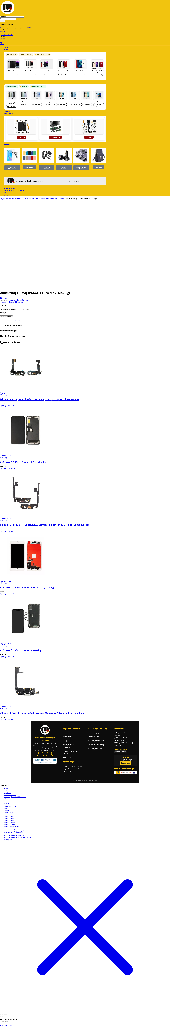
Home (6, 789)
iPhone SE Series (9, 824)
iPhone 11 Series (9, 822)
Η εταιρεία (66, 733)
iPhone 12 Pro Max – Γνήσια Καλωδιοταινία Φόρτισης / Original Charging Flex (44, 524)
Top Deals (7, 793)
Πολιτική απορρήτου (95, 749)
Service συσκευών (69, 737)
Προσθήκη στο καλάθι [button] (7, 406)
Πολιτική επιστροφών (96, 741)
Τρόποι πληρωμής (94, 733)
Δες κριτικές (125, 763)
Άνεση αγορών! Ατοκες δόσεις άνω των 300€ (15, 28)
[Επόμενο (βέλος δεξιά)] (2, 1016)
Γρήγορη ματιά (5, 393)
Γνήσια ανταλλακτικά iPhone (54, 199)
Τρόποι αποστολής (94, 737)
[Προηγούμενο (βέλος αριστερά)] (0, 1016)
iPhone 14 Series (9, 816)
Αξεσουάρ (7, 144)
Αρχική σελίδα (5, 199)
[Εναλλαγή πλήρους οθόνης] (2, 1014)
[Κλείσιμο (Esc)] (6, 1014)
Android (6, 82)
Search (2, 21)
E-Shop (65, 741)
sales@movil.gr (119, 740)
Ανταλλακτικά (8, 114)
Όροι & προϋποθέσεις (96, 745)
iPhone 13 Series (9, 818)
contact (6, 195)
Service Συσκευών (10, 795)
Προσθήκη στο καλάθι (6, 316)
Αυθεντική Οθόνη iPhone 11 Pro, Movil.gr (23, 462)
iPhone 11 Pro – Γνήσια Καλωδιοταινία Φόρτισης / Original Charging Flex (42, 712)
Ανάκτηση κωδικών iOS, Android (14, 190)
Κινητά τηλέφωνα (10, 806)
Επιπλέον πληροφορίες (12, 320)
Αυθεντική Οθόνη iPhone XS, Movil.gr (21, 650)
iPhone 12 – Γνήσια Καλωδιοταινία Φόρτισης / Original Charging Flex (39, 399)
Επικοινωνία (67, 758)
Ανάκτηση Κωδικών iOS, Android (15, 797)
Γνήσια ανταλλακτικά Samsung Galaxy (17, 838)
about (6, 801)
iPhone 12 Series (9, 820)
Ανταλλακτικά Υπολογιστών (13, 832)
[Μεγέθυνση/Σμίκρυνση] (0, 1014)
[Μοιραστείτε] (4, 1014)
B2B (5, 799)
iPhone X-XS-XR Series (11, 826)
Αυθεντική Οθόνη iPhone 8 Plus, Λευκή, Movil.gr (27, 587)
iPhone (6, 49)
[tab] (87, 320)
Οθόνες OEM (8, 840)
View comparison (6, 1025)
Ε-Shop (6, 791)
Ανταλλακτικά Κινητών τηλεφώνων (32, 199)
